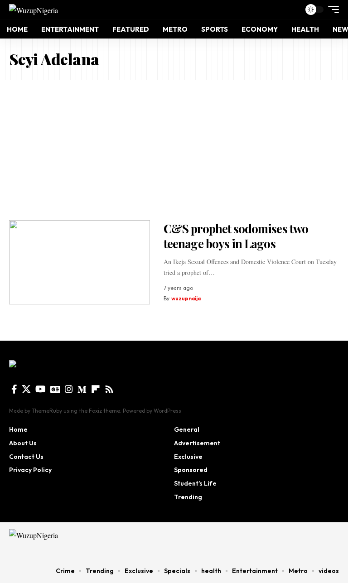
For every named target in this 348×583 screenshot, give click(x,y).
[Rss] (109, 389)
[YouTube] (40, 389)
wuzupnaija (186, 298)
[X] (26, 389)
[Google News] (55, 389)
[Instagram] (69, 389)
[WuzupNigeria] (33, 9)
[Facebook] (14, 389)
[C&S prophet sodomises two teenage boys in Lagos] (79, 262)
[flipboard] (95, 389)
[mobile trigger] (331, 9)
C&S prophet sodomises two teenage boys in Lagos (236, 236)
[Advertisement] (174, 147)
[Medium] (82, 389)
